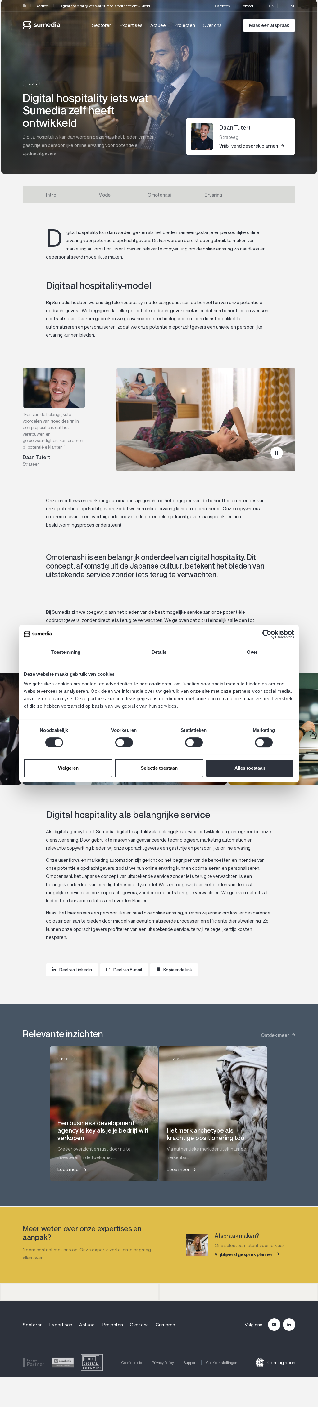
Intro (51, 194)
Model (104, 194)
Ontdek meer (275, 1035)
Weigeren (68, 768)
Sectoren (102, 25)
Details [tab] (159, 652)
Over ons (212, 25)
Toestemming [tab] (65, 652)
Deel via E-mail (127, 969)
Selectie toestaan (159, 768)
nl (292, 5)
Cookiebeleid (131, 1362)
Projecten (185, 25)
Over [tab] (252, 652)
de (282, 5)
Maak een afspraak (269, 25)
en (271, 5)
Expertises (131, 25)
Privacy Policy (163, 1362)
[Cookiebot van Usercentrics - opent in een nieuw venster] (267, 634)
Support (190, 1362)
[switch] (124, 742)
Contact (247, 5)
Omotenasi (159, 194)
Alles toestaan (249, 768)
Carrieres (222, 5)
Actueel (42, 5)
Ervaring (213, 194)
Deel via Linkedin (75, 969)
